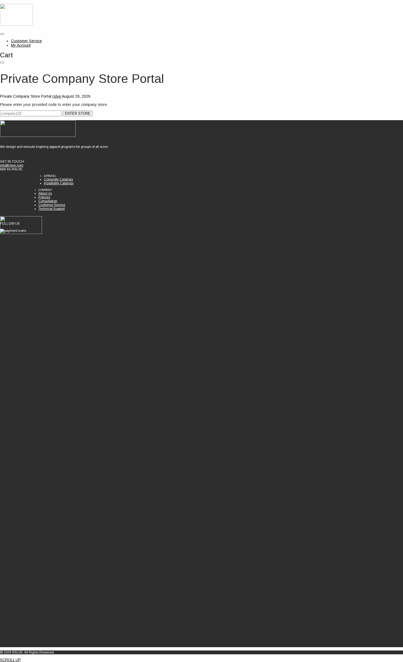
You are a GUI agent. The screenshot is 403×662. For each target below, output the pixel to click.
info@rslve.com (11, 165)
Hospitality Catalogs (58, 183)
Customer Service (26, 41)
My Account (21, 45)
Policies (44, 197)
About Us (45, 193)
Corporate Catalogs (58, 179)
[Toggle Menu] (2, 34)
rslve (57, 96)
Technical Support (51, 209)
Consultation (47, 201)
